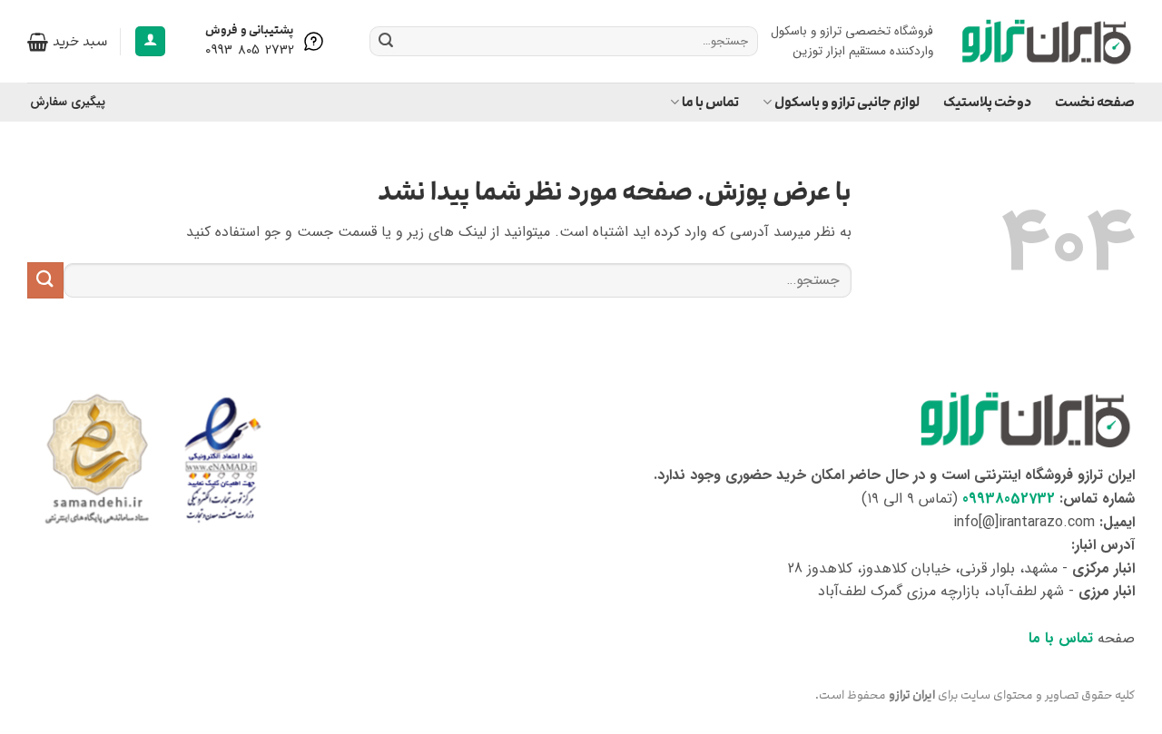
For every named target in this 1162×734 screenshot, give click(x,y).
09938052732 (1008, 498)
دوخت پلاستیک (987, 102)
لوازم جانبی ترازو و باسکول (847, 102)
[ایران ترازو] (1047, 41)
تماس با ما (710, 102)
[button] (150, 41)
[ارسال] (385, 41)
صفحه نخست (1095, 102)
